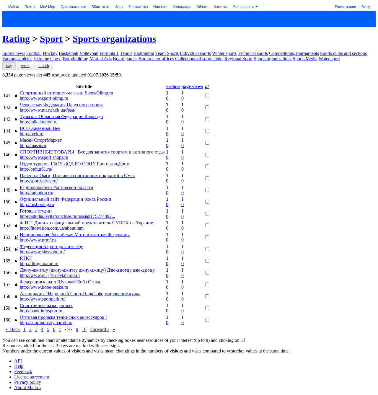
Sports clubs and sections (343, 53)
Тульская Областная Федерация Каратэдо (61, 116)
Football (34, 53)
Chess (55, 58)
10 (84, 329)
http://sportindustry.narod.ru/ (46, 322)
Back (13, 329)
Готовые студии (36, 210)
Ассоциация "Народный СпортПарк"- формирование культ (80, 293)
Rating (16, 38)
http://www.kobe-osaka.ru (44, 287)
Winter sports (224, 53)
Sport (51, 38)
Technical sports (253, 53)
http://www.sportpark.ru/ (43, 298)
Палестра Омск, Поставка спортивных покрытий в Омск (77, 175)
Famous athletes (17, 58)
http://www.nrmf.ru (38, 239)
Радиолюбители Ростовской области (56, 187)
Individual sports (195, 53)
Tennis (126, 53)
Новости (160, 6)
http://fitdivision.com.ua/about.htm (52, 228)
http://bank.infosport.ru (41, 310)
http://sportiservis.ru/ (39, 180)
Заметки (221, 6)
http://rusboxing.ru (37, 204)
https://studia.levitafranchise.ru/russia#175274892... (67, 216)
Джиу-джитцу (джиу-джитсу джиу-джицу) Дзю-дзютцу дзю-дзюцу (87, 269)
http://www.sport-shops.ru (44, 157)
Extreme (41, 58)
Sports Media (305, 58)
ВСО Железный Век (40, 128)
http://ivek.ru (31, 133)
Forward (99, 329)
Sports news (13, 53)
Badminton (143, 53)
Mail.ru (13, 6)
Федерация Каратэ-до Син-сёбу (51, 246)
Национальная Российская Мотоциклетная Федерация (75, 234)
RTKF (26, 258)
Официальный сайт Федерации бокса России (65, 199)
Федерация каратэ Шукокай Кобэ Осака (60, 281)
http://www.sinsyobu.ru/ (42, 251)
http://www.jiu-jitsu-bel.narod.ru (50, 275)
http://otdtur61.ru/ (36, 169)
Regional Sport (238, 58)
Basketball (68, 53)
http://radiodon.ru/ (36, 192)
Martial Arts (100, 58)
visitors (173, 86)
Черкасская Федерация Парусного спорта (61, 104)
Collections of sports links (199, 58)
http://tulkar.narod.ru (39, 121)
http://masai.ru (33, 145)
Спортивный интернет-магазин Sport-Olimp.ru (66, 92)
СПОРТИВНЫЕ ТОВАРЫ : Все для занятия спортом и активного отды (92, 151)
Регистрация (345, 6)
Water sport (329, 58)
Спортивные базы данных (46, 305)
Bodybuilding (75, 58)
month (43, 65)
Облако (202, 6)
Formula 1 (109, 53)
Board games (125, 58)
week (25, 65)
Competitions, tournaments (294, 53)
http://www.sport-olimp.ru (44, 98)
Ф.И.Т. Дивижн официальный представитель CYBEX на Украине (86, 222)
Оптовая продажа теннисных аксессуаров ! (63, 317)
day (9, 65)
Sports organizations (114, 38)
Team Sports (167, 53)
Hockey (50, 53)
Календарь (182, 6)
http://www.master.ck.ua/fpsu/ (47, 109)
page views (192, 86)
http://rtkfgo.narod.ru (39, 263)
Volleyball (88, 53)
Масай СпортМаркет (41, 140)
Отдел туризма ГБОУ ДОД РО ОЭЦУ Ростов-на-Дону (74, 163)
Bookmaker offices (156, 58)
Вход (365, 6)
